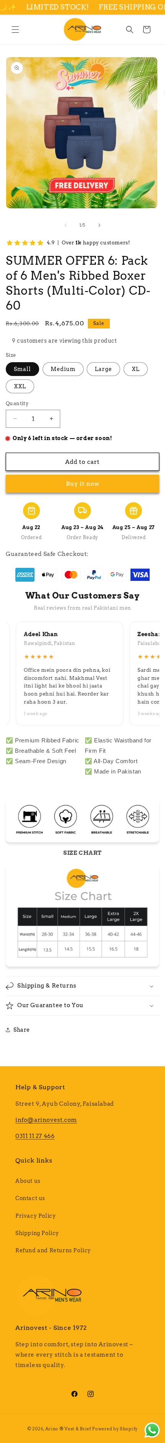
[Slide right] (99, 225)
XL (136, 369)
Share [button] (21, 1030)
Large (103, 369)
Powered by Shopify (115, 1428)
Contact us (30, 1198)
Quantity (17, 403)
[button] (15, 29)
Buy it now (82, 483)
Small (22, 369)
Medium (63, 369)
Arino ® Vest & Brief (68, 1428)
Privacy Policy (35, 1216)
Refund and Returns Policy (53, 1250)
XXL (20, 386)
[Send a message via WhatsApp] (152, 1430)
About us (28, 1181)
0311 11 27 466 (34, 1136)
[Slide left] (65, 225)
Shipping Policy (37, 1233)
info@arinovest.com (46, 1119)
